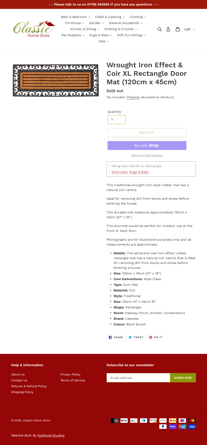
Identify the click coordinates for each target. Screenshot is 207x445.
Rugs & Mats (139, 172)
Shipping (133, 97)
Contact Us (19, 380)
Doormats (119, 172)
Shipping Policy (22, 392)
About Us (18, 374)
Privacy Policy (70, 374)
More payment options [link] (147, 155)
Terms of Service (72, 380)
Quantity (114, 112)
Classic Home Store (36, 420)
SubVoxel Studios (50, 435)
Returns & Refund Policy (29, 386)
